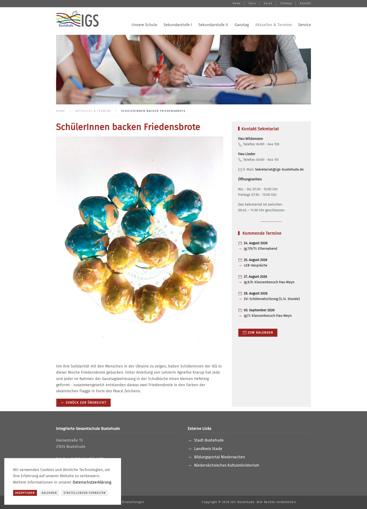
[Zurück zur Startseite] (77, 19)
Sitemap (286, 3)
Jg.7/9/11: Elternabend (260, 249)
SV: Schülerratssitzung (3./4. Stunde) (272, 299)
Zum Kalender (260, 332)
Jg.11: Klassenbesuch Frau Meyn (268, 316)
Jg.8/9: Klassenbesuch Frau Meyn (269, 282)
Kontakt (305, 3)
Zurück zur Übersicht (86, 402)
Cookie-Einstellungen (127, 502)
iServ (252, 3)
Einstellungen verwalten (85, 492)
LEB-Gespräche (255, 265)
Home (237, 3)
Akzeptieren (25, 492)
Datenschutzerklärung (92, 482)
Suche (268, 3)
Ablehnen (49, 492)
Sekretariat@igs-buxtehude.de (279, 169)
